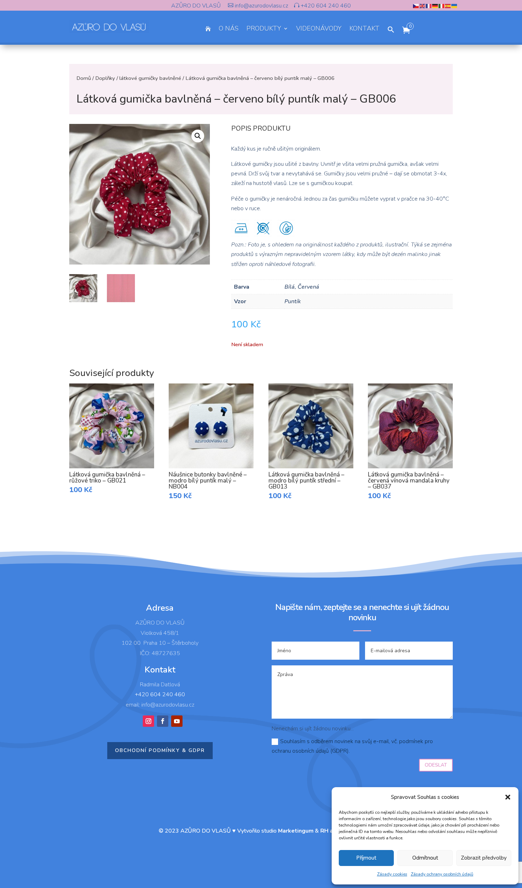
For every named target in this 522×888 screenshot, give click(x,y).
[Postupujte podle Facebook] (162, 721)
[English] (422, 6)
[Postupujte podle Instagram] (148, 721)
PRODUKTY (263, 29)
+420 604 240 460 (325, 6)
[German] (435, 6)
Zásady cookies (392, 874)
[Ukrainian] (454, 6)
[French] (429, 6)
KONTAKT (364, 29)
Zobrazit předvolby (484, 857)
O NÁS (229, 29)
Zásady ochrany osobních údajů (442, 874)
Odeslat (436, 765)
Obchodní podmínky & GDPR (160, 750)
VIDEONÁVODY (319, 29)
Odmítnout (425, 857)
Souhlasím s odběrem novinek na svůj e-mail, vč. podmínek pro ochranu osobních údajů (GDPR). (352, 746)
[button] (507, 797)
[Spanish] (448, 6)
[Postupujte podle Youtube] (177, 721)
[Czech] (416, 6)
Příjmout (366, 857)
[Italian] (442, 6)
